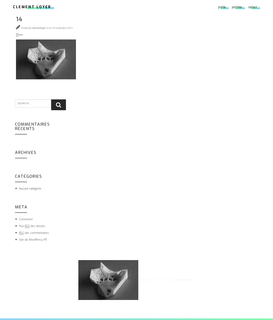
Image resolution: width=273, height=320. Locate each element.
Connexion (26, 219)
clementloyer (39, 28)
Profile (222, 7)
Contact (252, 7)
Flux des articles (32, 226)
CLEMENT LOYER (32, 7)
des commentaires (34, 233)
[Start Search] (58, 105)
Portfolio (237, 7)
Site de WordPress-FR (33, 239)
